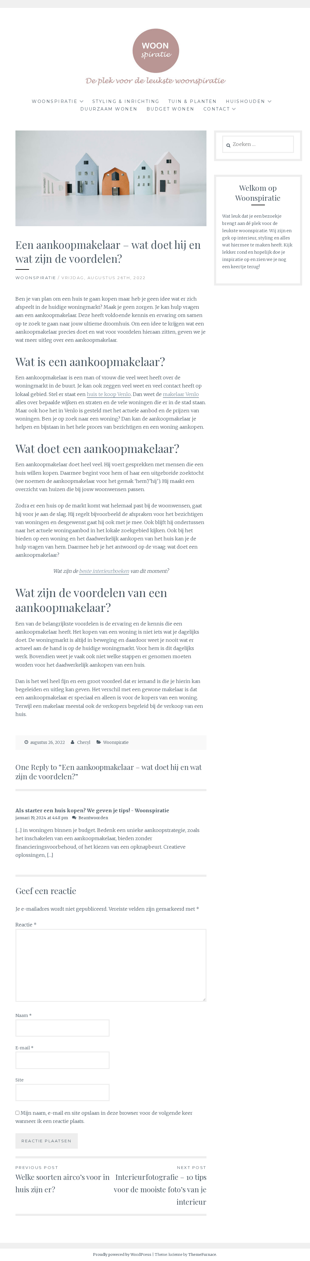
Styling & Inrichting (126, 101)
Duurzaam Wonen (109, 109)
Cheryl (83, 742)
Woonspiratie (55, 101)
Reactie (26, 925)
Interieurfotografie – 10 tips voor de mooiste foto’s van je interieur (160, 1186)
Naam (23, 1015)
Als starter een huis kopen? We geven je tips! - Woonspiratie (92, 810)
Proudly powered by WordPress (122, 1254)
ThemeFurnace (202, 1254)
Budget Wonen (171, 109)
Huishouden (245, 101)
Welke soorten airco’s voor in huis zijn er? (62, 1179)
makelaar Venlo (181, 394)
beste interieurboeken (104, 571)
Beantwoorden (93, 817)
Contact (216, 109)
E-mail (24, 1048)
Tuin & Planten (192, 101)
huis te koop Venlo (109, 394)
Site (19, 1080)
